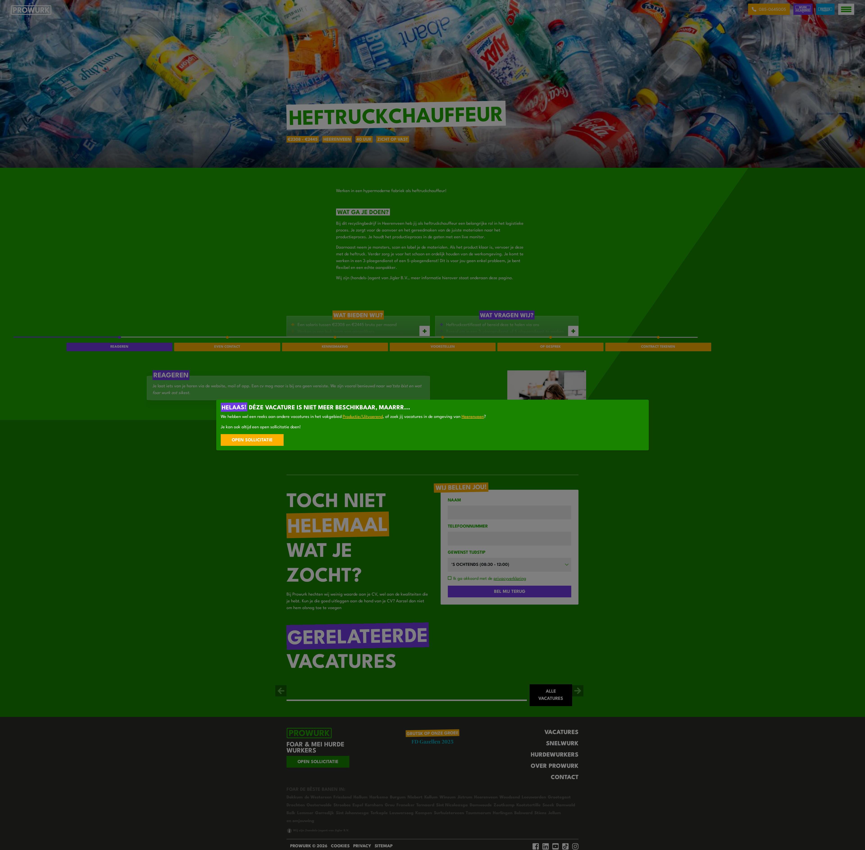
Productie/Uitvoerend (363, 417)
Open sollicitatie (252, 440)
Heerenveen (473, 417)
